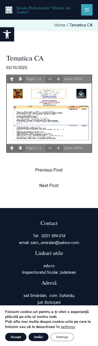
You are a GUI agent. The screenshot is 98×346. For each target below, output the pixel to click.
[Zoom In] (58, 79)
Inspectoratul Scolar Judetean (49, 272)
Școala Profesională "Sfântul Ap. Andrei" (43, 9)
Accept (16, 337)
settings (68, 326)
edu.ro (49, 265)
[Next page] (20, 79)
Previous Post (49, 170)
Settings (62, 337)
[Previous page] (12, 79)
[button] (7, 34)
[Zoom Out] (50, 79)
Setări (38, 337)
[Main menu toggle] (87, 10)
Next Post (49, 185)
